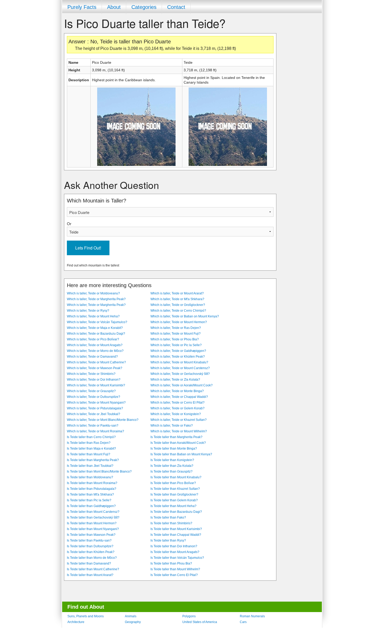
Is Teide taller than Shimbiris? (171, 523)
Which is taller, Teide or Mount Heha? (93, 316)
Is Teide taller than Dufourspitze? (90, 546)
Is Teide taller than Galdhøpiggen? (91, 506)
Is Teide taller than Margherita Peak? (176, 437)
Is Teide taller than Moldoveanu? (90, 477)
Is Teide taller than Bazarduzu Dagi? (176, 512)
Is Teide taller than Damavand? (89, 563)
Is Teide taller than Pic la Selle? (89, 500)
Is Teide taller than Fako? (168, 517)
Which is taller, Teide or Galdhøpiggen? (178, 351)
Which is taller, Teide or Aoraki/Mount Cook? (181, 385)
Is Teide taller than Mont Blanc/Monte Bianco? (99, 471)
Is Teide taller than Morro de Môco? (92, 558)
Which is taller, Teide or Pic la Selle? (176, 345)
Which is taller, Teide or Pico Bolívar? (93, 339)
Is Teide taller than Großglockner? (174, 494)
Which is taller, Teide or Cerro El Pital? (177, 402)
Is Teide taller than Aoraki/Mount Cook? (178, 443)
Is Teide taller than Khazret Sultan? (175, 489)
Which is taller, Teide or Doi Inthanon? (93, 379)
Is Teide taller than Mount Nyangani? (93, 529)
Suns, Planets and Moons (85, 616)
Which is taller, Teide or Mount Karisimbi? (96, 385)
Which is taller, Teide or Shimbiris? (91, 374)
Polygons (189, 616)
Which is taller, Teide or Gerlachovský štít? (180, 374)
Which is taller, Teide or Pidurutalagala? (95, 408)
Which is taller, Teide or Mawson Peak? (94, 368)
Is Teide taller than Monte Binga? (173, 448)
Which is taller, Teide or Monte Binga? (177, 391)
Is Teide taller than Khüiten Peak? (90, 552)
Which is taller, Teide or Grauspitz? (91, 391)
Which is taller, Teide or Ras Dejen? (175, 328)
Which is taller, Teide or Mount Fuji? (175, 333)
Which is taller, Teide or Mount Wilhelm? (178, 431)
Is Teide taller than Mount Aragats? (174, 552)
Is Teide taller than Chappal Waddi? (175, 535)
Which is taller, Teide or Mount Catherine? (96, 362)
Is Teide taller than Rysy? (168, 540)
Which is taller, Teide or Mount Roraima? (95, 431)
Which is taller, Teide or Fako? (171, 425)
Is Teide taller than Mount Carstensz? (93, 512)
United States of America (199, 622)
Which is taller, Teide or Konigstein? (175, 414)
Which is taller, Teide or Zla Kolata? (175, 379)
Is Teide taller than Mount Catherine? (93, 569)
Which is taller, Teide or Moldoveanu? (93, 293)
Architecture (75, 622)
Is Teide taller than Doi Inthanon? (173, 546)
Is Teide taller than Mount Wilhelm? (175, 569)
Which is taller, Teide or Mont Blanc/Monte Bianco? (102, 420)
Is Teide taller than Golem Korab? (174, 500)
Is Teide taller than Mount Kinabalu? (175, 477)
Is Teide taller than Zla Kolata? (171, 466)
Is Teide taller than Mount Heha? (173, 506)
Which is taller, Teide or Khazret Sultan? (178, 420)
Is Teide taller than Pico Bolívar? (173, 483)
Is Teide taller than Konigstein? (172, 460)
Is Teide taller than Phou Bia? (171, 563)
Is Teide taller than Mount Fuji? (88, 454)
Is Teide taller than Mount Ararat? (90, 575)
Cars (243, 622)
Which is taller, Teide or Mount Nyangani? (96, 402)
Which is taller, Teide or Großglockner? (177, 305)
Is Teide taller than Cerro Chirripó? (91, 437)
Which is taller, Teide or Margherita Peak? (96, 299)
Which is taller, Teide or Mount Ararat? (177, 293)
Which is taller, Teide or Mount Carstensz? (180, 368)
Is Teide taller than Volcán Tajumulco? (177, 558)
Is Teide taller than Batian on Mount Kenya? (181, 454)
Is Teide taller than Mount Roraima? (92, 483)
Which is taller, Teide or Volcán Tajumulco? (97, 322)
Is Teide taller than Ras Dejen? (88, 443)
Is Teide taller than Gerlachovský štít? (93, 517)
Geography (133, 622)
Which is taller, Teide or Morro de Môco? (95, 351)
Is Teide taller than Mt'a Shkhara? (90, 494)
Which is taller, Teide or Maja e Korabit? (95, 328)
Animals (130, 616)
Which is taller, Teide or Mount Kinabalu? (179, 362)
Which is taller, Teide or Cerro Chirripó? (178, 310)
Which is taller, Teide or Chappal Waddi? (179, 397)
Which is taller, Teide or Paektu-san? (92, 425)
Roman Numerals (252, 616)
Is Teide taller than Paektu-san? (89, 540)
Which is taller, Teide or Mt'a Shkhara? (177, 299)
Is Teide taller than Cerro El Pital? (174, 575)
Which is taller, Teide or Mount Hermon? (178, 322)
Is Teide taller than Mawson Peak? (91, 535)
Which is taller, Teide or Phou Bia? (174, 339)
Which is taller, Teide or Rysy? (88, 310)
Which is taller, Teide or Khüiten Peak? (177, 356)
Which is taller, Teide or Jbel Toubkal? (93, 414)
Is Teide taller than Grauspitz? (171, 471)
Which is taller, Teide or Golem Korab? (177, 408)
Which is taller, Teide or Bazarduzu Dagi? (96, 333)
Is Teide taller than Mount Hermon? (92, 523)
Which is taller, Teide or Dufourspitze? (93, 397)
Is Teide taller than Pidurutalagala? (91, 489)
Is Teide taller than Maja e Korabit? (91, 448)
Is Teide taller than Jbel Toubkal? (90, 466)
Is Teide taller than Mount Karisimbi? (176, 529)
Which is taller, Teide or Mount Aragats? (95, 345)
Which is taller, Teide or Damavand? (92, 356)
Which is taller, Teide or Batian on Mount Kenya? (184, 316)
